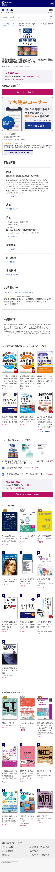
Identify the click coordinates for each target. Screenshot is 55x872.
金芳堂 (13, 24)
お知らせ (5, 855)
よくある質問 (7, 851)
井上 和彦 (15, 66)
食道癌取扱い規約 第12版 (18, 468)
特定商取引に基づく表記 (39, 847)
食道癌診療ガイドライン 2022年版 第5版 (25, 475)
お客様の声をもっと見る (17, 152)
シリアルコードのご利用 (39, 855)
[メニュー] (51, 3)
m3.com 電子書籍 (5, 24)
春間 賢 (5, 66)
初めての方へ (35, 851)
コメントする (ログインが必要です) (17, 292)
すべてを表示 (45, 431)
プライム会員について (11, 847)
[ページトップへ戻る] (51, 868)
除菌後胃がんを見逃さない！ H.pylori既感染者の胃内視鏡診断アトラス (24, 462)
